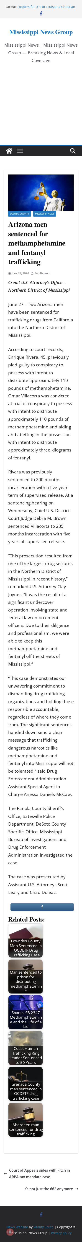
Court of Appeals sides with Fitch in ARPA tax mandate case (39, 1173)
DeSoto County (19, 213)
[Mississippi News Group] (9, 151)
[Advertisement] (41, 108)
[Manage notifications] (10, 1232)
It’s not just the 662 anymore (48, 1188)
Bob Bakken (41, 273)
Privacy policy (61, 1233)
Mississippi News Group (41, 31)
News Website (17, 1227)
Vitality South (43, 1227)
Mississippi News (44, 213)
